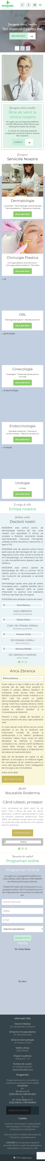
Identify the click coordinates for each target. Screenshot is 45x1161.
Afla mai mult (22, 214)
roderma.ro (26, 1158)
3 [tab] (28, 48)
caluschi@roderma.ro (22, 1069)
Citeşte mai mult (22, 833)
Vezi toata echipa (13, 779)
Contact (18, 142)
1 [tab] (19, 662)
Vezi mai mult (18, 36)
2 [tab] (22, 48)
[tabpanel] (22, 31)
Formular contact (18, 1110)
